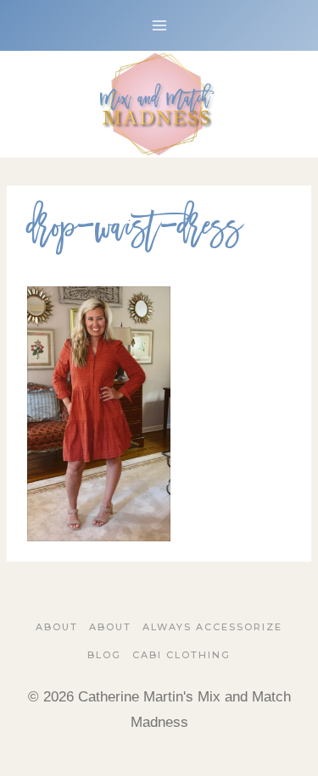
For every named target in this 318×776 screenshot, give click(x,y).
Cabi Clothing (181, 655)
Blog (104, 655)
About (57, 627)
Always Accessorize (212, 627)
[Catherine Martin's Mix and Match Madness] (159, 104)
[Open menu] (159, 25)
